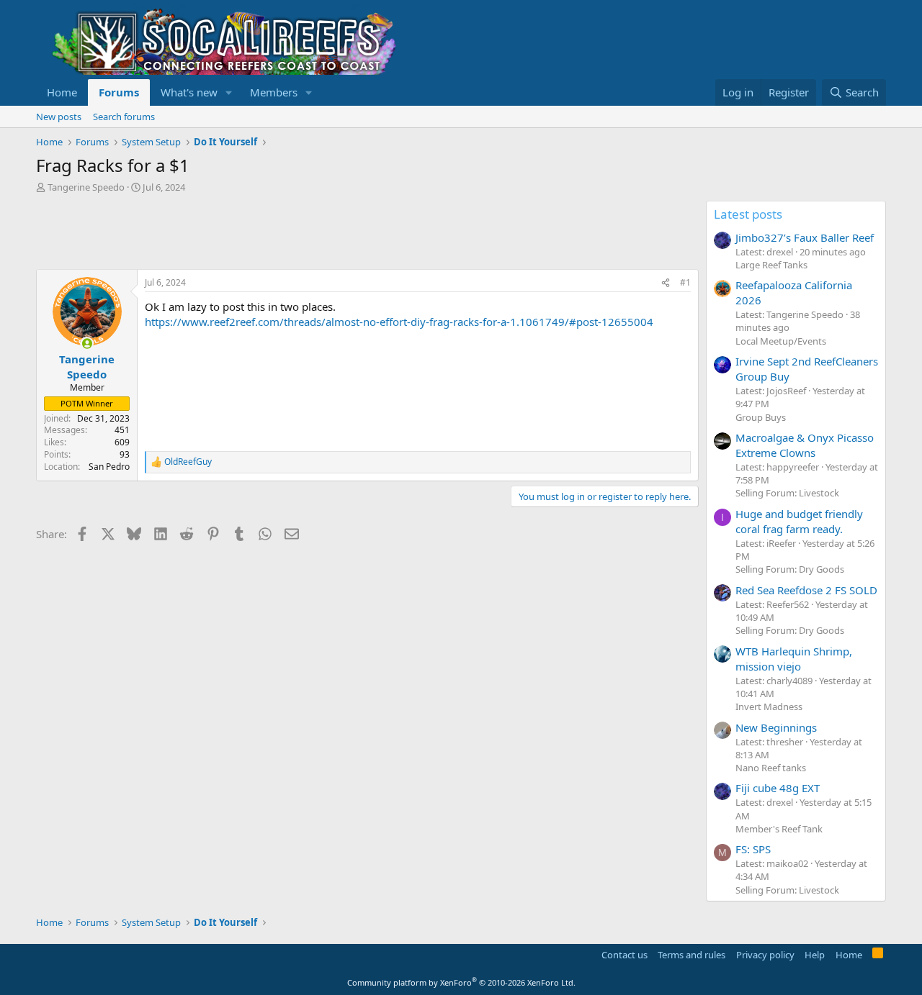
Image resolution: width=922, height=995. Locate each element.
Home (62, 92)
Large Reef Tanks (771, 264)
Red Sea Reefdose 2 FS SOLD (806, 590)
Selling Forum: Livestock (787, 492)
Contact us (624, 954)
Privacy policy (765, 954)
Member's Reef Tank (779, 828)
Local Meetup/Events (780, 341)
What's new (189, 92)
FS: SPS (753, 849)
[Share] (665, 283)
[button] (229, 92)
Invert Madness (768, 706)
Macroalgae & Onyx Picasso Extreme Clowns (804, 445)
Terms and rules (691, 954)
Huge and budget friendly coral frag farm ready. (799, 521)
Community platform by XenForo (461, 982)
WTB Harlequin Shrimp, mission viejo (793, 658)
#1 (685, 282)
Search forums (124, 116)
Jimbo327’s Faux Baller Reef (804, 237)
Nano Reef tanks (770, 767)
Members (273, 92)
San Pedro (109, 466)
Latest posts (748, 214)
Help (815, 954)
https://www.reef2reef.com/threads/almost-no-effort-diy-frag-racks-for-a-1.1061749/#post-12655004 (399, 321)
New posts (58, 116)
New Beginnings (776, 727)
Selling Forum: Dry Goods (789, 569)
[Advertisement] (298, 233)
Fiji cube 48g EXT (777, 788)
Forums (119, 92)
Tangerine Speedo (86, 187)
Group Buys (760, 417)
